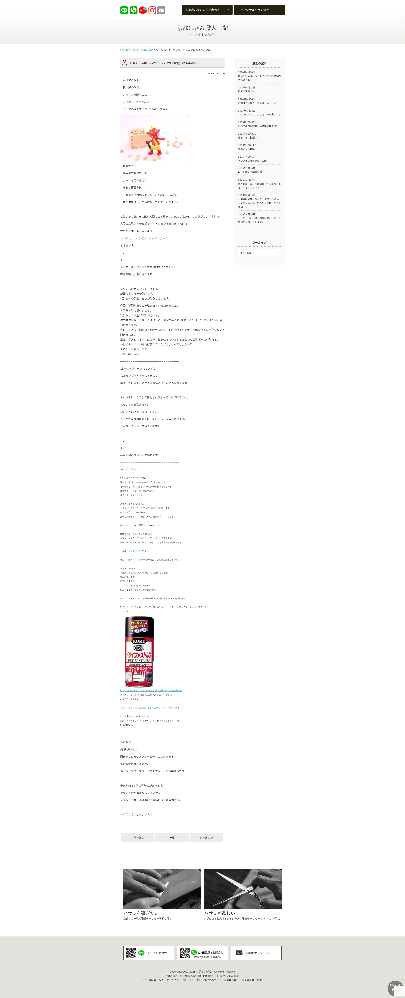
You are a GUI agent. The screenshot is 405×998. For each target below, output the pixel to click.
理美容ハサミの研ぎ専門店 (202, 10)
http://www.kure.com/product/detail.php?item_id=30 (151, 690)
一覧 (171, 837)
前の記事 (139, 837)
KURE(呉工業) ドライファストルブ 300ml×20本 (156, 708)
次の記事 (205, 837)
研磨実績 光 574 (137, 551)
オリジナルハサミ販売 (254, 10)
